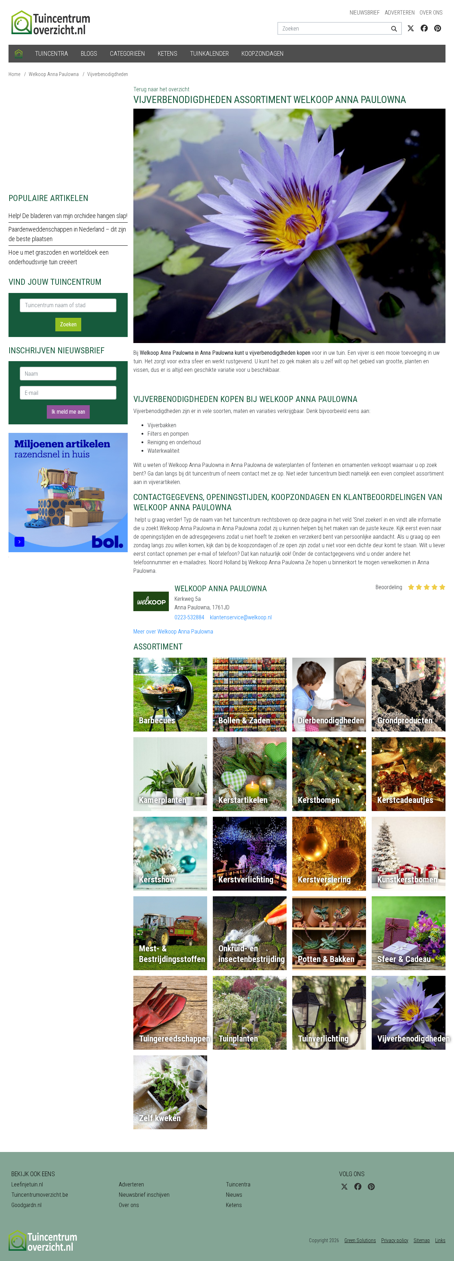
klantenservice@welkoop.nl (241, 617)
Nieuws (234, 1194)
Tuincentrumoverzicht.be (39, 1194)
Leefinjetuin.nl (27, 1184)
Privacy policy (394, 1240)
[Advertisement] (68, 135)
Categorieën (127, 53)
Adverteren (400, 12)
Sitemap (422, 1240)
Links (440, 1240)
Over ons (431, 12)
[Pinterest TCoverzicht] (437, 28)
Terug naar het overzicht (161, 89)
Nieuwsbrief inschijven (144, 1194)
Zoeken (68, 324)
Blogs (89, 53)
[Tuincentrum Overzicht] (53, 21)
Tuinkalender (209, 53)
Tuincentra (51, 53)
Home (14, 74)
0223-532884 (189, 617)
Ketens (167, 53)
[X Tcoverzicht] (410, 28)
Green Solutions (360, 1240)
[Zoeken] (391, 28)
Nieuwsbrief (365, 12)
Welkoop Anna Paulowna (54, 74)
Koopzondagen (263, 53)
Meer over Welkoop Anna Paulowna (173, 631)
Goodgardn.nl (26, 1205)
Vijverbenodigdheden (107, 74)
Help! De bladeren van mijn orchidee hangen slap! (68, 215)
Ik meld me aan (68, 411)
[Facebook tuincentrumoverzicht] (424, 28)
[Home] (19, 53)
